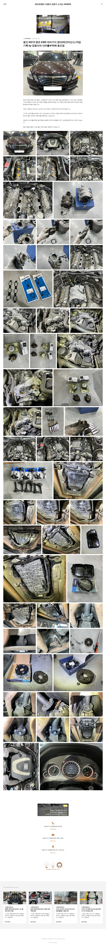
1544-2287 (53, 829)
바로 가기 (53, 840)
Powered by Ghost (53, 942)
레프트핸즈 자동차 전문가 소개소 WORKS (53, 4)
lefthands (28, 38)
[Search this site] (102, 4)
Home (4, 4)
